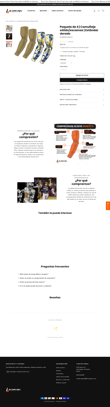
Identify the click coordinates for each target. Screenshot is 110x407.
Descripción (65, 89)
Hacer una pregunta (68, 105)
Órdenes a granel (61, 383)
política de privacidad (62, 377)
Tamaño (63, 59)
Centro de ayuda (74, 11)
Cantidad (64, 66)
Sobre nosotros (58, 11)
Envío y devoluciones (69, 99)
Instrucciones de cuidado (71, 94)
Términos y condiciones (62, 380)
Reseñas (58, 371)
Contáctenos (59, 374)
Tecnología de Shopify (61, 401)
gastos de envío (66, 47)
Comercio (31, 11)
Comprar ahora (82, 80)
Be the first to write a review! (55, 341)
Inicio (7, 21)
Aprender (43, 11)
